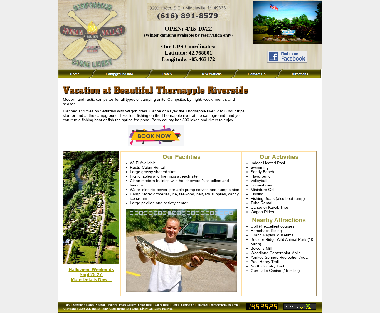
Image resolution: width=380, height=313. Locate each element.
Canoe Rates (162, 304)
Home (66, 304)
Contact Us (187, 304)
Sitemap (101, 304)
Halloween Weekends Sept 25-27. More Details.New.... (91, 274)
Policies (112, 304)
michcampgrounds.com (224, 304)
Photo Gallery (127, 304)
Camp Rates (145, 304)
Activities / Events (83, 304)
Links (175, 304)
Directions (202, 304)
